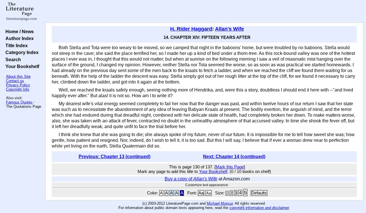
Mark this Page (230, 167)
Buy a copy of (191, 178)
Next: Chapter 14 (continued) (234, 156)
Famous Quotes (19, 102)
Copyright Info (17, 89)
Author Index (18, 38)
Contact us (15, 81)
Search (12, 59)
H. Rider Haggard (191, 29)
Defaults (259, 193)
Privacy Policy (18, 85)
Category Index (21, 52)
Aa (201, 193)
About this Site (18, 76)
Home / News (18, 31)
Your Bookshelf (21, 66)
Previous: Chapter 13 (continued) (114, 156)
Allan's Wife (229, 29)
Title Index (15, 45)
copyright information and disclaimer (259, 208)
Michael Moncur (220, 203)
